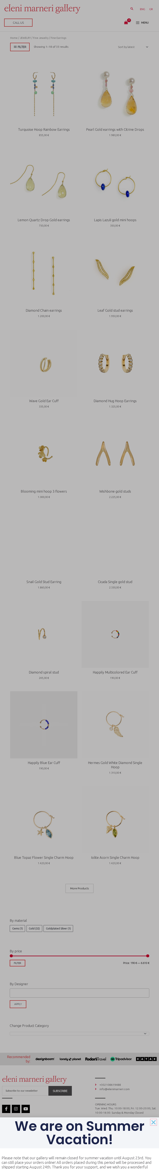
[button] (154, 1122)
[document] (79, 584)
